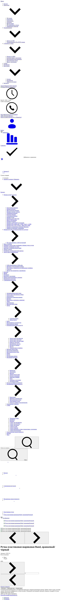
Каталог (3, 192)
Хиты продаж (13, 85)
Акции (2, 85)
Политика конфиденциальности (9, 595)
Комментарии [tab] (19, 588)
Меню (2, 1)
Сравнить (7, 586)
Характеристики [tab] (10, 588)
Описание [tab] (3, 588)
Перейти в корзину (9, 179)
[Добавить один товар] (12, 568)
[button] (5, 518)
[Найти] (27, 443)
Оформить (16, 179)
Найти (25, 460)
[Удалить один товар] (12, 580)
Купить (3, 586)
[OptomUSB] (8, 87)
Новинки (7, 85)
